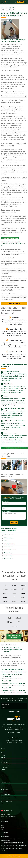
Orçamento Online (5, 762)
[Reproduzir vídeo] (14, 486)
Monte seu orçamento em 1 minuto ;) (14, 636)
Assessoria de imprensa (6, 764)
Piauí (25, 845)
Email (3, 506)
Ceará (19, 842)
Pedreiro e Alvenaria (5, 780)
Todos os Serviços (5, 804)
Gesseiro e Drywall (8, 546)
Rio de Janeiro (7, 847)
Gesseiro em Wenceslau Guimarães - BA (13, 690)
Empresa (3, 755)
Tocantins (3, 850)
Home (2, 752)
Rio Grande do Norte (15, 847)
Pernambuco (21, 845)
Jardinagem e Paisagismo (10, 549)
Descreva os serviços (6, 511)
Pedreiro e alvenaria (8, 535)
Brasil (2, 825)
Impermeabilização (8, 555)
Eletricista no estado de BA (11, 647)
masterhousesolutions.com (7, 811)
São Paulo (21, 848)
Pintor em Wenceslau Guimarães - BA (13, 669)
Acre (2, 842)
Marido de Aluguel (5, 792)
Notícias (3, 757)
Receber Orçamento (13, 303)
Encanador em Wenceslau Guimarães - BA (14, 672)
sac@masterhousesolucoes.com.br (14, 740)
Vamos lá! (13, 522)
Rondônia (21, 847)
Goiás (12, 843)
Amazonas (9, 842)
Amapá (13, 842)
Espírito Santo (7, 843)
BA (14, 8)
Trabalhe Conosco (5, 767)
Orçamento (20, 1)
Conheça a (14, 732)
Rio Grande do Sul (4, 848)
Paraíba (16, 845)
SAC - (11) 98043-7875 (14, 737)
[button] (14, 486)
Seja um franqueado (5, 760)
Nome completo (5, 501)
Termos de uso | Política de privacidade (14, 742)
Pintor (5, 541)
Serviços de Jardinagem (6, 794)
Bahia (16, 842)
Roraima (25, 847)
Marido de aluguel (8, 552)
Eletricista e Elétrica (8, 538)
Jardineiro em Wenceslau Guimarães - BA (14, 693)
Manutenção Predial (8, 558)
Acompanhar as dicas (13, 711)
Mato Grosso (9, 845)
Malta (2, 827)
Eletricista (9, 8)
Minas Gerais (20, 843)
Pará (13, 845)
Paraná (2, 847)
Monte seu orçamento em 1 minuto (10, 238)
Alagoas (5, 842)
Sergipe (16, 848)
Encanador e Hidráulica (9, 543)
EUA (2, 829)
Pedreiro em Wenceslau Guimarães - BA (13, 683)
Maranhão (15, 843)
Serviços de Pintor (5, 787)
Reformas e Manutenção (6, 801)
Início (2, 8)
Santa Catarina (11, 848)
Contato (3, 769)
